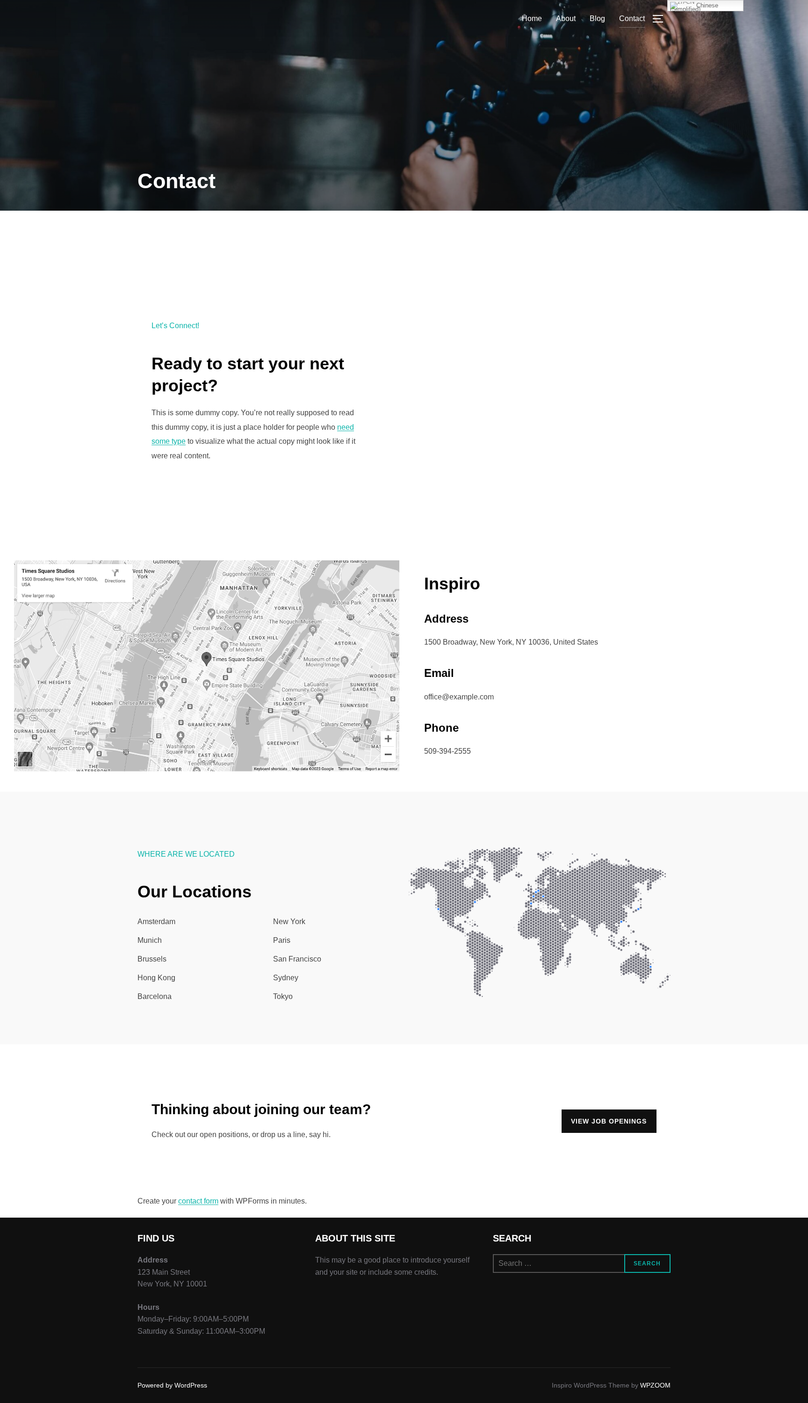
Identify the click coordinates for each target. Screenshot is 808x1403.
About (566, 18)
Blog (597, 18)
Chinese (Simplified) (694, 6)
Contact (632, 18)
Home (532, 18)
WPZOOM (655, 1385)
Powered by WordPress (172, 1385)
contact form (198, 1201)
